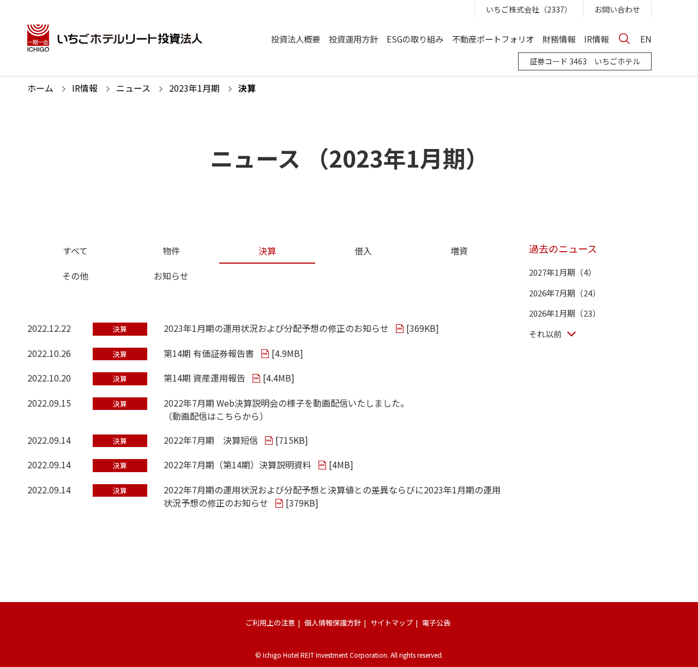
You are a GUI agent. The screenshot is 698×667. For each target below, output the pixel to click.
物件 (171, 250)
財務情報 (559, 38)
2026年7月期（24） (564, 293)
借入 (363, 250)
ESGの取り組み (415, 38)
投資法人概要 (295, 38)
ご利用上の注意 (270, 622)
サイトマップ (391, 622)
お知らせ (171, 275)
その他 (75, 275)
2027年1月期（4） (562, 272)
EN (646, 38)
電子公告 (436, 622)
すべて (75, 250)
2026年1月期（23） (564, 313)
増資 (459, 250)
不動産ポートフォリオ (493, 38)
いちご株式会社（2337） (529, 9)
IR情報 (596, 38)
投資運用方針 (353, 38)
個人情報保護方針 (332, 622)
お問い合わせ (617, 9)
